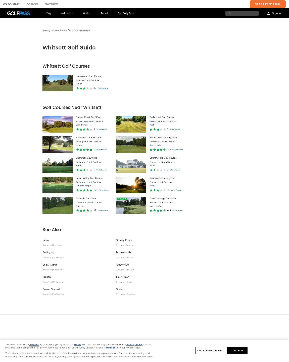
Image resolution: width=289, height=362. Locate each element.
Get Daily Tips (126, 13)
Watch (87, 13)
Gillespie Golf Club (86, 198)
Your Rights (111, 347)
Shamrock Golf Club (86, 157)
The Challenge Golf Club (163, 198)
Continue (237, 350)
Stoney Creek (124, 240)
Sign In (276, 13)
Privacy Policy (134, 344)
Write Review (103, 88)
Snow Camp (49, 265)
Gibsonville (122, 265)
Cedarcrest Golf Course (162, 117)
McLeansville (123, 252)
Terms (77, 344)
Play (48, 13)
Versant (34, 344)
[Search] (230, 13)
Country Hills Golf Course (163, 157)
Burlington (48, 252)
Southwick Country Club (162, 178)
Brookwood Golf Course (89, 76)
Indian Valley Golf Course (89, 178)
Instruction (67, 13)
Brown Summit (51, 289)
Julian (45, 240)
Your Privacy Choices (209, 350)
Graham (47, 277)
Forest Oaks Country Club (163, 137)
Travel (104, 13)
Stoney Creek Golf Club (88, 117)
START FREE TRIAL (268, 4)
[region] (144, 351)
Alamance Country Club (88, 137)
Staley (120, 289)
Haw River (122, 277)
